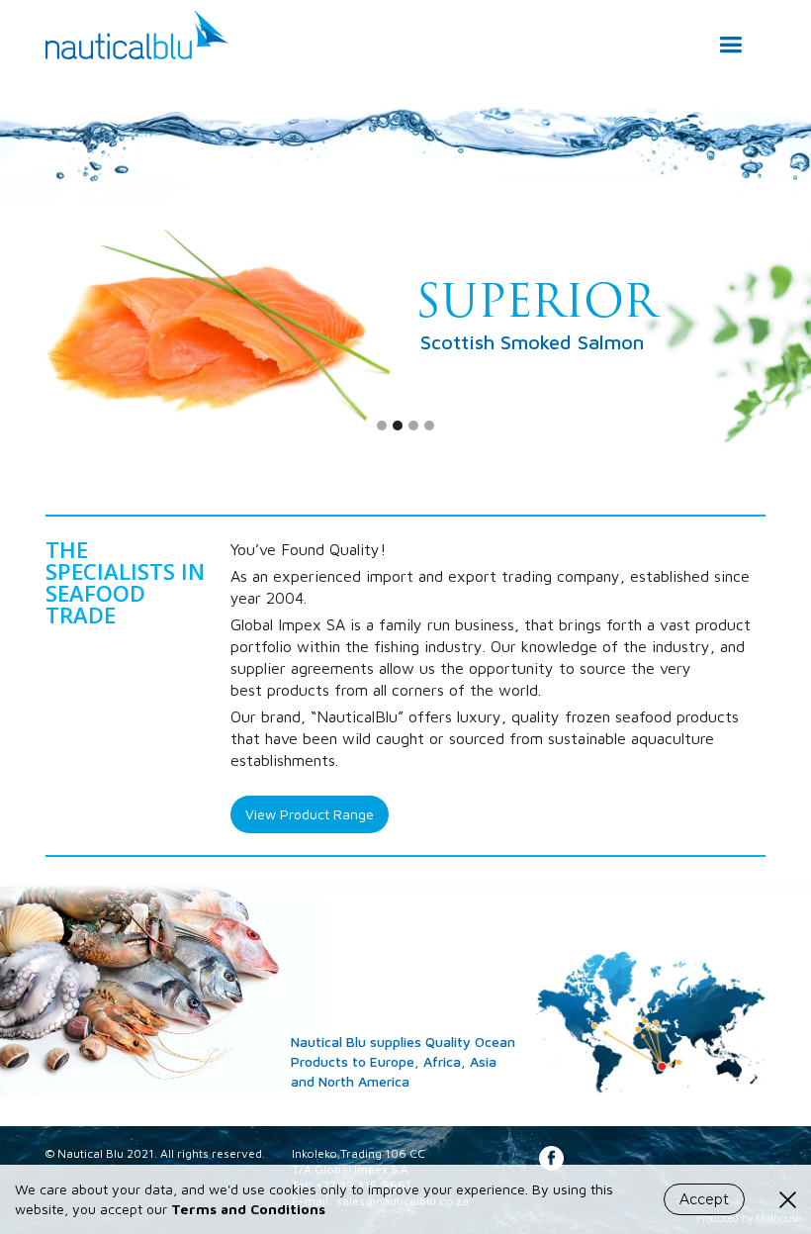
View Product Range (309, 814)
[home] (136, 29)
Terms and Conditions (248, 1208)
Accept (704, 1199)
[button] (730, 35)
